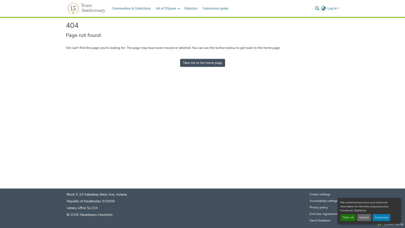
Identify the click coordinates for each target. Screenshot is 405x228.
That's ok (348, 217)
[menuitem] (167, 8)
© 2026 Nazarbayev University (90, 214)
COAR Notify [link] (393, 224)
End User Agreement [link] (324, 214)
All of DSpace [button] (166, 8)
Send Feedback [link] (320, 221)
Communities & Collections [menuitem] (131, 8)
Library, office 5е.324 (82, 208)
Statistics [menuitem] (191, 8)
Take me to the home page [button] (202, 63)
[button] (87, 8)
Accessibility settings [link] (324, 201)
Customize (381, 217)
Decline (364, 217)
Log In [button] (332, 8)
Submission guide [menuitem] (215, 8)
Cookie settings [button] (320, 194)
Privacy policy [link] (319, 207)
